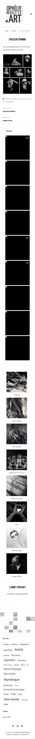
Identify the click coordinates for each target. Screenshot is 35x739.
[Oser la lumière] (16, 434)
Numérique (11, 679)
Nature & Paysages (12, 669)
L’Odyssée (17, 395)
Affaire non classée (16, 498)
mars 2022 (6, 717)
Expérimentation (7, 665)
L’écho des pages (17, 550)
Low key (13, 99)
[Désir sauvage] (16, 408)
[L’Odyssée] (16, 382)
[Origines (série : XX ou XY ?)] (16, 460)
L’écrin (17, 524)
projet (20, 694)
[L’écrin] (16, 511)
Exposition (9, 660)
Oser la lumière (16, 447)
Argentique (24, 644)
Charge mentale (16, 576)
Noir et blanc (21, 99)
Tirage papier (24, 699)
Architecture (14, 644)
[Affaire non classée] (16, 485)
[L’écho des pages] (16, 537)
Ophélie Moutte (19, 732)
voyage (6, 704)
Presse (6, 694)
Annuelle (6, 644)
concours (6, 655)
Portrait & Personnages (14, 689)
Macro (23, 665)
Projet (14, 31)
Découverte (15, 655)
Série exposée (11, 699)
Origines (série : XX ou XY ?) (17, 473)
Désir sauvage (16, 421)
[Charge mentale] (16, 563)
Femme (7, 99)
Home (7, 31)
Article (19, 649)
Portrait (16, 685)
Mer (28, 665)
